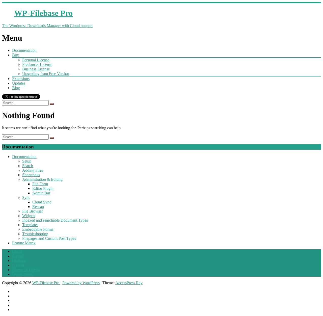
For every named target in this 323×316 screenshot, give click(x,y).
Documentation (24, 50)
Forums (18, 265)
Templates (30, 225)
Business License (36, 69)
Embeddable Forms (37, 229)
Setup (26, 161)
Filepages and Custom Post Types (49, 238)
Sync (26, 197)
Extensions (21, 78)
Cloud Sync (41, 202)
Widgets (28, 216)
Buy (15, 55)
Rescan (38, 206)
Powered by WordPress (81, 283)
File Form (40, 184)
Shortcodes (31, 175)
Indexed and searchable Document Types (55, 220)
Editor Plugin (42, 188)
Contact (18, 256)
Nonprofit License (26, 270)
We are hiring (23, 274)
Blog (16, 88)
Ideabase (19, 260)
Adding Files (32, 170)
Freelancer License (37, 64)
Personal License (35, 60)
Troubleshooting (35, 234)
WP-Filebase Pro (46, 283)
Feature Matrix (24, 243)
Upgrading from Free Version (45, 73)
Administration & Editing (42, 179)
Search (27, 166)
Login (17, 251)
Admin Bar (41, 193)
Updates (18, 83)
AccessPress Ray (129, 283)
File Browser (32, 211)
